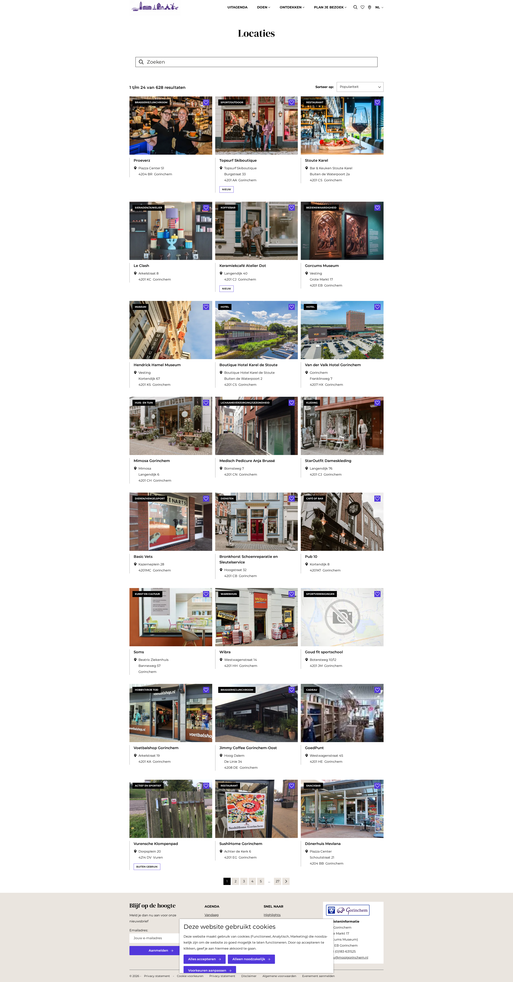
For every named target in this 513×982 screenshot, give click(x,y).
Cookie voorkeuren (190, 976)
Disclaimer (248, 976)
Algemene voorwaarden (279, 976)
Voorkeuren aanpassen (207, 970)
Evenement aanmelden (318, 976)
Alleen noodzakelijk (248, 959)
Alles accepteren (202, 959)
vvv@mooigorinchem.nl (349, 957)
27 (278, 882)
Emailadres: (138, 930)
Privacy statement (157, 976)
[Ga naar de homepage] (155, 7)
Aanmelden (158, 950)
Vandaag (212, 915)
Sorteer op (324, 87)
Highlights (272, 915)
